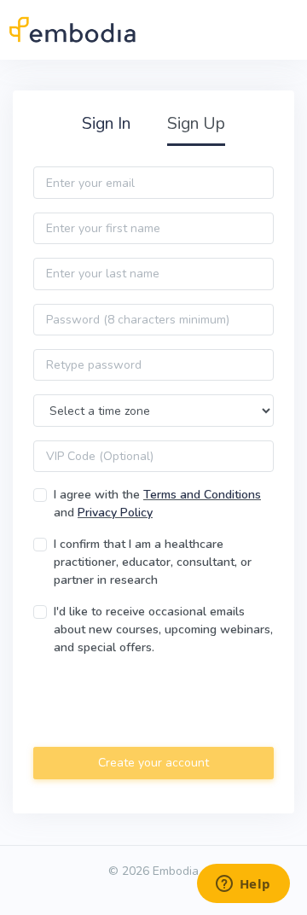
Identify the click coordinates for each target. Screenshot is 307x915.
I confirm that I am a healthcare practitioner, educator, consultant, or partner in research (153, 562)
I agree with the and (157, 504)
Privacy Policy (115, 512)
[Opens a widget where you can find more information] (243, 885)
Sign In (106, 123)
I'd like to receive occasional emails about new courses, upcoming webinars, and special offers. (163, 629)
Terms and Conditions (202, 495)
